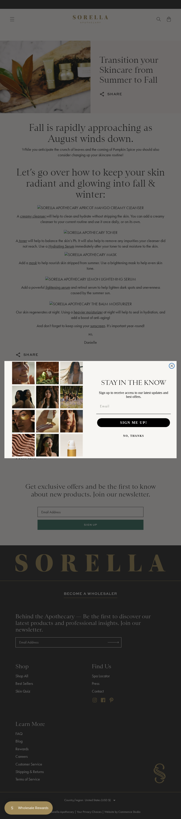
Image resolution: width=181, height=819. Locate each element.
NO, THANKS (133, 435)
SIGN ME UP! (133, 422)
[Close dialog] (171, 365)
